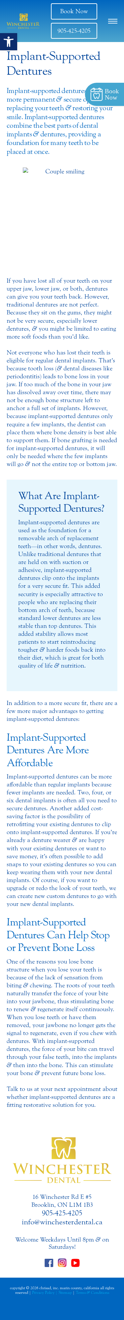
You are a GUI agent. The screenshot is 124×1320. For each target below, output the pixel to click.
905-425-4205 (74, 30)
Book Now (74, 11)
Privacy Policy (43, 1292)
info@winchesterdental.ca (62, 1222)
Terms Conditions (92, 1292)
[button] (8, 41)
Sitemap (65, 1292)
